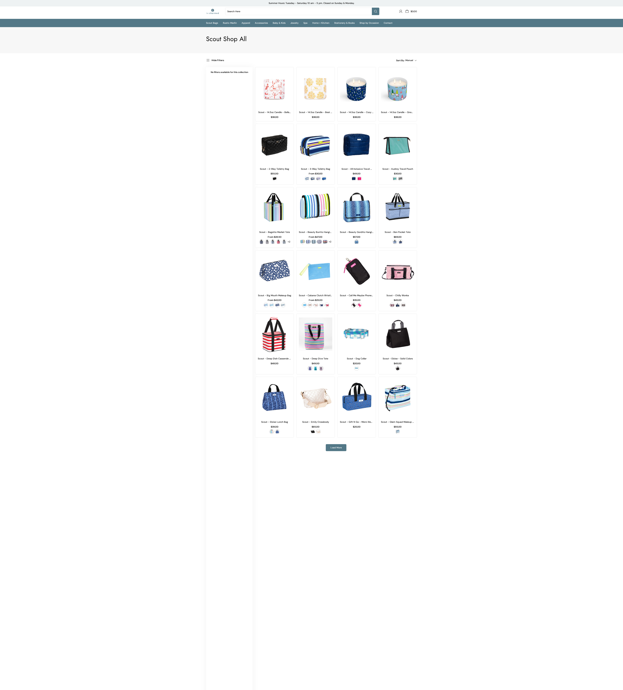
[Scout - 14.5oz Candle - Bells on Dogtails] (274, 88)
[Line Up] (325, 241)
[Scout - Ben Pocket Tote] (397, 208)
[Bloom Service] (261, 241)
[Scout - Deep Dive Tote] (315, 334)
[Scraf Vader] (400, 178)
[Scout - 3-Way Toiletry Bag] (315, 144)
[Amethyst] (310, 368)
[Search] (375, 11)
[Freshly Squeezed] (321, 368)
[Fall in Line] (312, 178)
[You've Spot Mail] (356, 241)
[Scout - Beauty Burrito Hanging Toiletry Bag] (315, 208)
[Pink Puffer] (359, 178)
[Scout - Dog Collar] (356, 334)
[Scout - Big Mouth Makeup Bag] (274, 271)
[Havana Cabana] (302, 241)
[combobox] (299, 11)
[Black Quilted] (274, 178)
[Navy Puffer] (353, 178)
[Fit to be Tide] (321, 305)
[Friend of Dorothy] (356, 368)
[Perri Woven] (304, 305)
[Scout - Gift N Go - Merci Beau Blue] (356, 397)
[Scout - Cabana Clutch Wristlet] (315, 271)
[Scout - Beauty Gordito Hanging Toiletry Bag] (356, 208)
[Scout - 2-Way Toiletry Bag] (274, 144)
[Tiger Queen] (403, 305)
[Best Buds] (308, 241)
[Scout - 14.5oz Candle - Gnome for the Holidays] (397, 88)
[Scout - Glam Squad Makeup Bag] (397, 397)
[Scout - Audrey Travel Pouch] (397, 144)
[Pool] (315, 368)
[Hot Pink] (359, 305)
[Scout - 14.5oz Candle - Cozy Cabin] (356, 88)
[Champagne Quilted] (318, 431)
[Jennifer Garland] (392, 305)
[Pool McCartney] (271, 305)
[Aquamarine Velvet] (394, 178)
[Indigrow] (400, 241)
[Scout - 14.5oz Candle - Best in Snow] (315, 88)
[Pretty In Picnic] (266, 305)
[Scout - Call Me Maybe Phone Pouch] (356, 271)
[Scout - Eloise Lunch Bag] (274, 397)
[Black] (353, 305)
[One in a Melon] (315, 305)
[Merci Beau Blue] (324, 178)
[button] (214, 23)
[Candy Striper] (278, 241)
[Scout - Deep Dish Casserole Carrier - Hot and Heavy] (274, 334)
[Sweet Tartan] (326, 305)
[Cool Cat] (314, 241)
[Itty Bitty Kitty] (267, 241)
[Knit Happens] (272, 241)
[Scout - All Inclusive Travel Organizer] (356, 144)
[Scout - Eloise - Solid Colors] (397, 334)
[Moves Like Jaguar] (318, 178)
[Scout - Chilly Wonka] (397, 271)
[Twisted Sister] (394, 241)
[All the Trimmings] (307, 178)
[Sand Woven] (310, 305)
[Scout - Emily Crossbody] (315, 397)
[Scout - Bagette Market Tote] (274, 208)
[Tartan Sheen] (397, 305)
